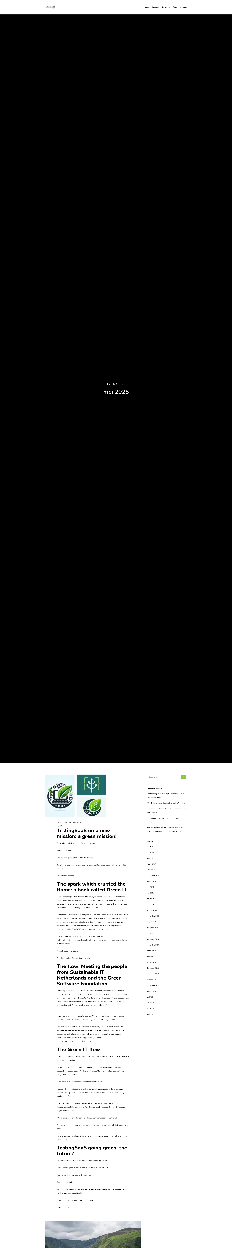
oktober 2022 (152, 910)
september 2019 (153, 985)
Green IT (65, 907)
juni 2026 (150, 852)
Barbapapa (103, 1107)
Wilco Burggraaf (73, 958)
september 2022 (153, 916)
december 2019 (153, 968)
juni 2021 (150, 933)
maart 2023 (151, 904)
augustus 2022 (152, 922)
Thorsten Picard (72, 1037)
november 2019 (153, 974)
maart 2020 (151, 951)
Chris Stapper (114, 1071)
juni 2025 (150, 887)
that (98, 1005)
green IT (59, 826)
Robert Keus (83, 994)
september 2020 (153, 945)
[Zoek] (183, 777)
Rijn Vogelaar (85, 1175)
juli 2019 (150, 997)
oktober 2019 (152, 980)
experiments (94, 843)
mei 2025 (150, 893)
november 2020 (153, 939)
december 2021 (153, 927)
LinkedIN (86, 958)
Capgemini (86, 1037)
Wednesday (80, 1027)
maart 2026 (151, 864)
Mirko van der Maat (108, 1103)
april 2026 (150, 858)
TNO (74, 929)
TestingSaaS (62, 857)
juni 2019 (150, 1003)
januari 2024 (151, 899)
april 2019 (150, 1014)
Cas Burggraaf (91, 1089)
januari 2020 (151, 962)
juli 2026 (150, 847)
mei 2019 (150, 1008)
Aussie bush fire (80, 1167)
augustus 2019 (152, 991)
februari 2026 (152, 870)
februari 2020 (152, 956)
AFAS (79, 929)
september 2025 (153, 875)
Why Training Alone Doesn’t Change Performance (166, 803)
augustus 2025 (152, 881)
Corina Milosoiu (97, 1071)
